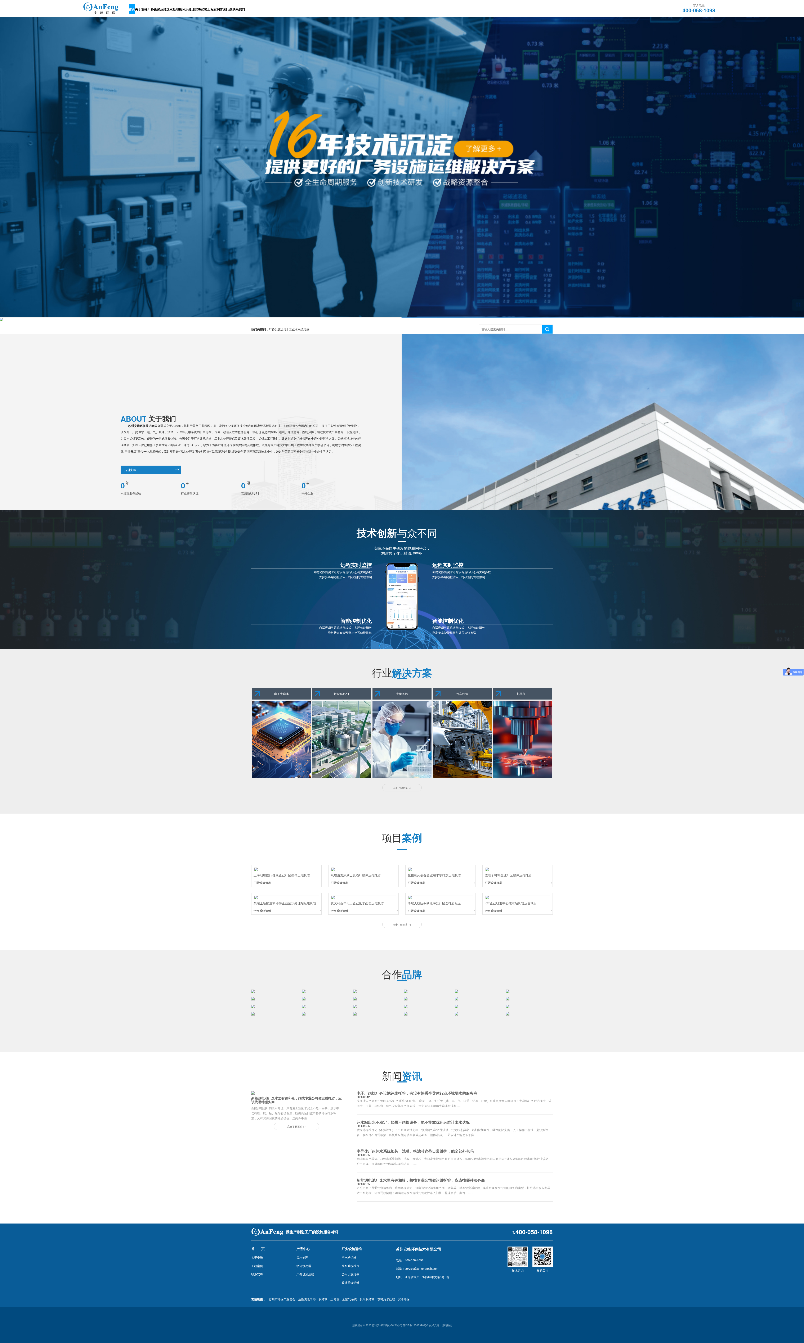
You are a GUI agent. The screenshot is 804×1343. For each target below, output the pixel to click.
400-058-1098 (699, 9)
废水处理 (172, 9)
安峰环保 (404, 1299)
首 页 (258, 1248)
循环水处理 (187, 9)
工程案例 (213, 9)
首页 (132, 9)
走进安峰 (130, 470)
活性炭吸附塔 (307, 1299)
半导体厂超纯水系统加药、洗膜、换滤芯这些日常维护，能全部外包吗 (415, 1151)
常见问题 (226, 9)
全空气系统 (349, 1299)
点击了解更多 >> (402, 788)
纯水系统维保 (350, 1266)
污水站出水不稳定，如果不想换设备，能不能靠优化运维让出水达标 (413, 1122)
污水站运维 (349, 1257)
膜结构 (323, 1299)
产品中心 (303, 1248)
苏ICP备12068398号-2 (416, 1325)
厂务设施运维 (157, 9)
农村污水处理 (386, 1299)
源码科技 (447, 1325)
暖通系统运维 (350, 1282)
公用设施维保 (350, 1274)
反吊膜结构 (367, 1299)
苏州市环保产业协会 (282, 1299)
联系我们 (238, 9)
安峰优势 (201, 9)
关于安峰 (141, 9)
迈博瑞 (334, 1299)
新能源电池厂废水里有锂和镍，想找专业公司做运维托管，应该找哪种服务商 (421, 1180)
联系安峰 (257, 1274)
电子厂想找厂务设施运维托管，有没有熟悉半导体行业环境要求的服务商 (417, 1093)
